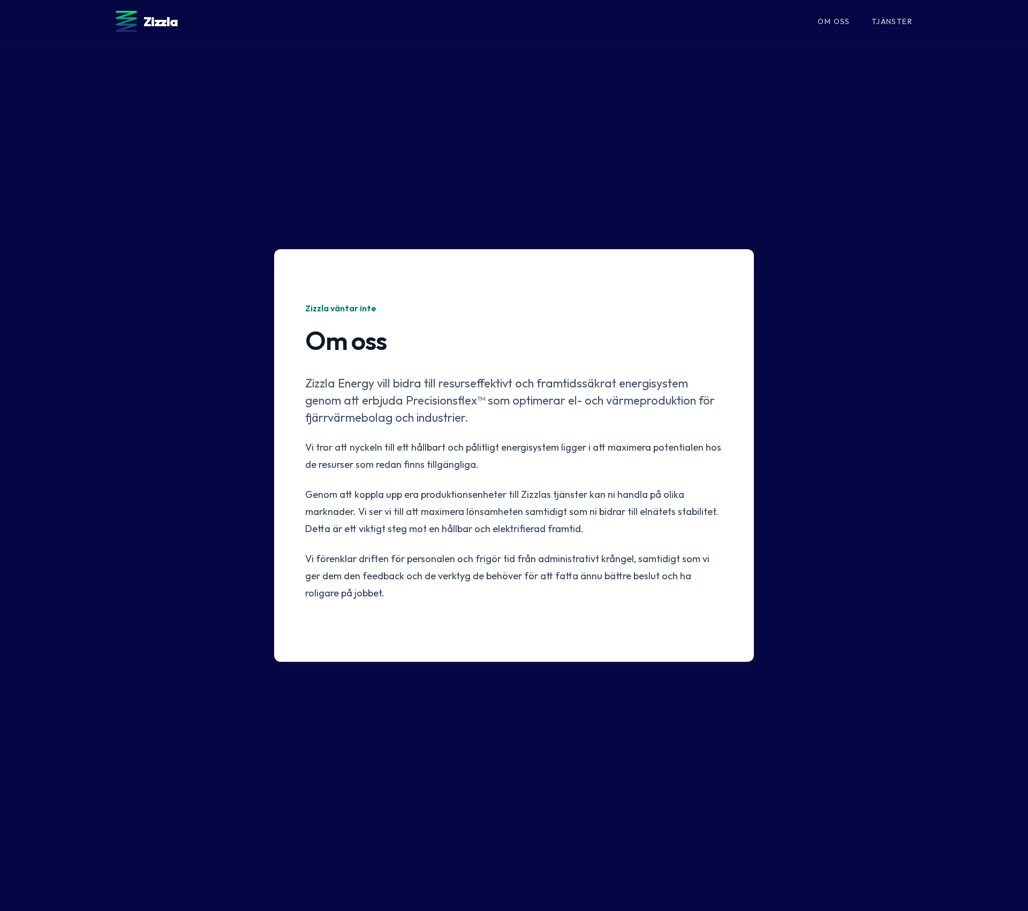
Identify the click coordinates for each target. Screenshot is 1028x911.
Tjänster (892, 21)
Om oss (834, 21)
